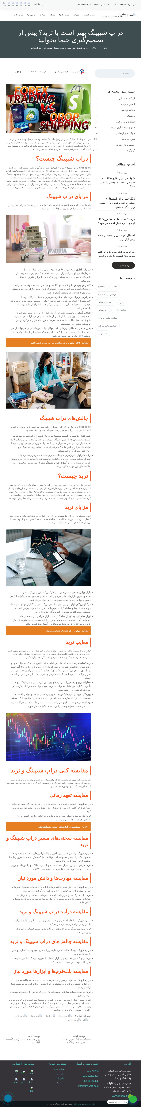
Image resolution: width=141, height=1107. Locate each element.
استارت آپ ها (127, 104)
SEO (114, 286)
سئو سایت (102, 310)
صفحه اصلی (89, 15)
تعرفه (52, 15)
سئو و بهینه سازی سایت (122, 127)
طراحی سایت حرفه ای (107, 318)
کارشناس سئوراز (62, 72)
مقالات (42, 15)
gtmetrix (101, 286)
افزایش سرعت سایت (107, 294)
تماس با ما (18, 15)
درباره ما (31, 15)
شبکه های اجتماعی (125, 133)
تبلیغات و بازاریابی (125, 121)
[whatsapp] (133, 1099)
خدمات (76, 15)
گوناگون (18, 72)
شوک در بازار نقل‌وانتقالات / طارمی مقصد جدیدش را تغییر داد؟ (117, 182)
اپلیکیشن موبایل (126, 98)
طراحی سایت (127, 139)
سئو (122, 302)
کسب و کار (102, 333)
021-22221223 (91, 1075)
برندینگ (131, 115)
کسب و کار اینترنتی (124, 145)
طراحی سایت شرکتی (107, 326)
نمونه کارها (64, 15)
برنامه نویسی (127, 110)
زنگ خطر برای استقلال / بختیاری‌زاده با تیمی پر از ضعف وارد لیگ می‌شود (117, 202)
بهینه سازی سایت (105, 302)
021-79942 (93, 1070)
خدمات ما (60, 1074)
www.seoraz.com (121, 1095)
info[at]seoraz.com (88, 1086)
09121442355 (91, 1081)
